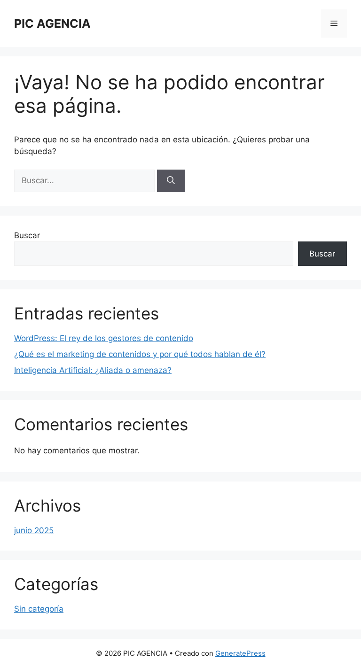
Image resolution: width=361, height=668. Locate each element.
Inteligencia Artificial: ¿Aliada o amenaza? (93, 370)
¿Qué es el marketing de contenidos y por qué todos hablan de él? (140, 354)
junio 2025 (34, 530)
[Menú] (334, 23)
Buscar (27, 235)
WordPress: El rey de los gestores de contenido (103, 338)
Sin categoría (38, 609)
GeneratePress (240, 653)
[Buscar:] (85, 180)
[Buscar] (171, 181)
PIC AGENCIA (52, 23)
